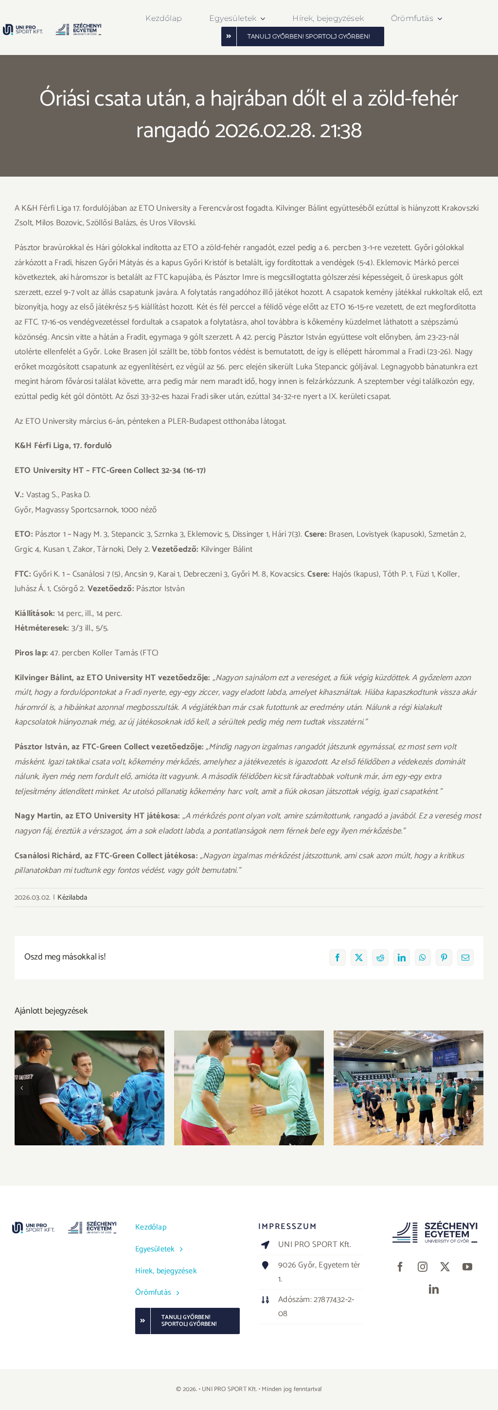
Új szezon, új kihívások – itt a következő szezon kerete (408, 1074)
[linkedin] (434, 1289)
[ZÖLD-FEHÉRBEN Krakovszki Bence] (249, 1087)
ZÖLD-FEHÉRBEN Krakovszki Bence (249, 1074)
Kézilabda (72, 897)
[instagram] (422, 1267)
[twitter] (445, 1267)
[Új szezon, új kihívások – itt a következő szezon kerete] (408, 1087)
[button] (22, 1088)
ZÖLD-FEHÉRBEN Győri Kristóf (89, 1079)
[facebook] (400, 1267)
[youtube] (467, 1267)
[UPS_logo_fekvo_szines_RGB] (52, 27)
